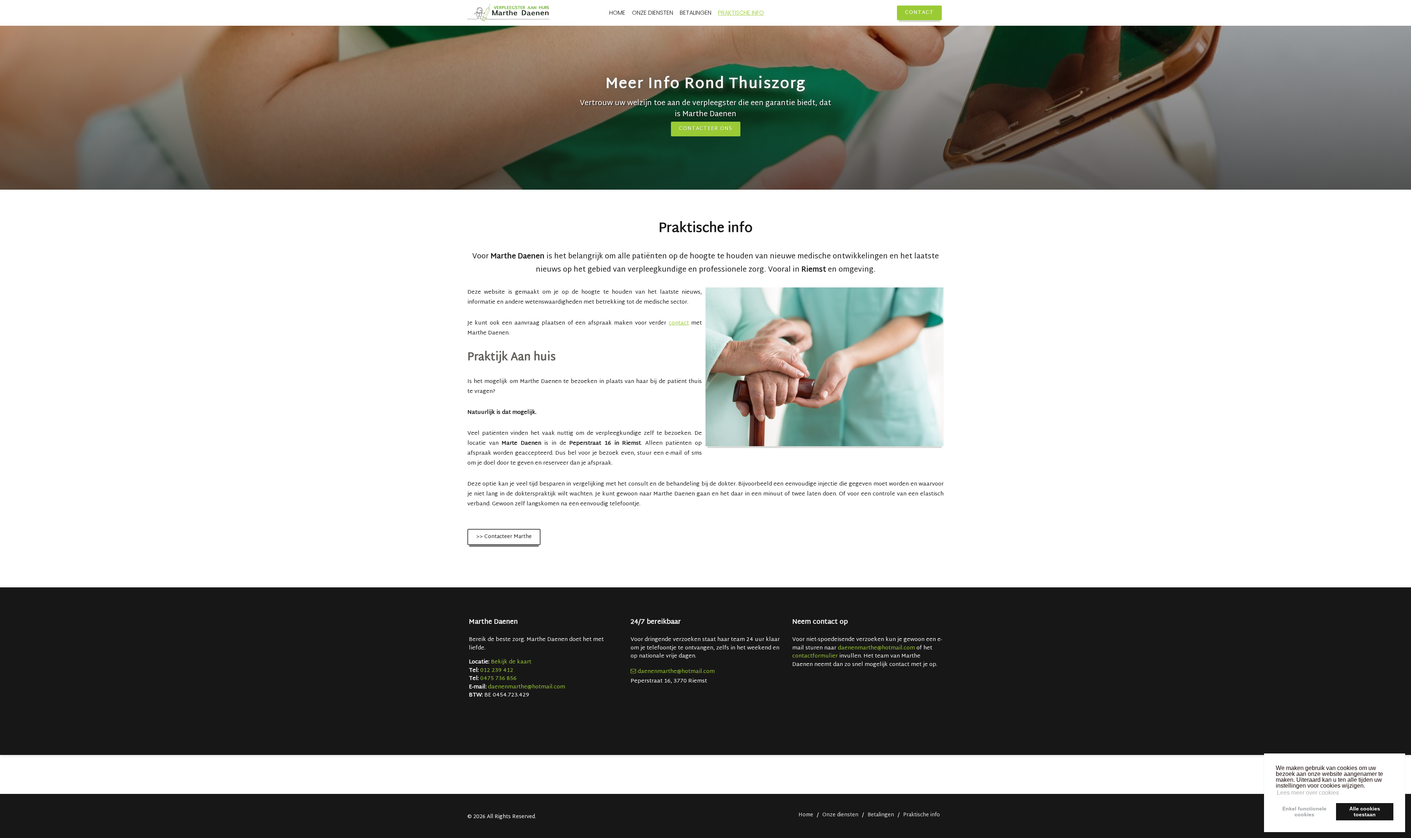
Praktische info (741, 13)
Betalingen (695, 13)
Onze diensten (652, 13)
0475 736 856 (498, 679)
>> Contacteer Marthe (504, 536)
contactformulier (815, 656)
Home (617, 13)
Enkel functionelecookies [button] (1304, 811)
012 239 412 (496, 671)
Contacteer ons (705, 128)
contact (679, 323)
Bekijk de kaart (510, 662)
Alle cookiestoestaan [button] (1364, 811)
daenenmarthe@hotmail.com (526, 687)
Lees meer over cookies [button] (1308, 792)
